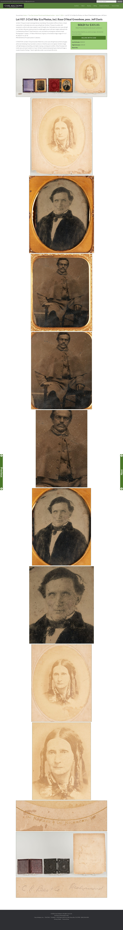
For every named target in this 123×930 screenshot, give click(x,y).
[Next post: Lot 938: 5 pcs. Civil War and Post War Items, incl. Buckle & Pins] (121, 472)
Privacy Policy (57, 919)
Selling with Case (89, 38)
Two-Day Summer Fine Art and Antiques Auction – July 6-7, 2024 (45, 15)
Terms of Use (65, 919)
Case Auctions (13, 6)
